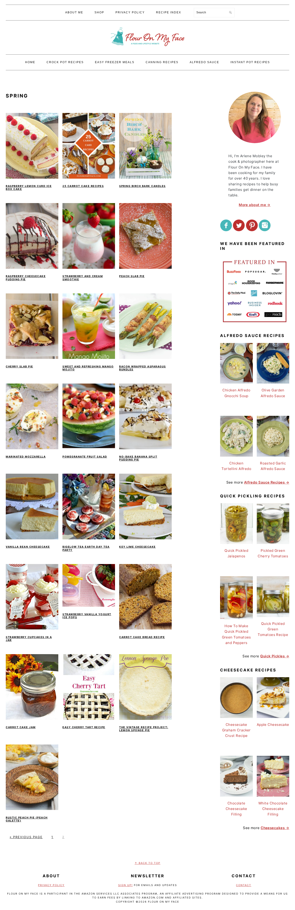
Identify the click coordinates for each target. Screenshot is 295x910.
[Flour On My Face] (147, 50)
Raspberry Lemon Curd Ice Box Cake (29, 187)
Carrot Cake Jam (21, 727)
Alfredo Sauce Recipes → (266, 482)
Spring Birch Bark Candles (142, 186)
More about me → (255, 205)
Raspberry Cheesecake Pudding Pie (26, 278)
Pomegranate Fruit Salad (84, 456)
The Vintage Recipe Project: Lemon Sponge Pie (143, 729)
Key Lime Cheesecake (137, 546)
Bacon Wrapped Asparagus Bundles (142, 368)
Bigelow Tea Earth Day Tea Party (86, 548)
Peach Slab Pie (132, 276)
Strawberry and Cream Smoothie (82, 278)
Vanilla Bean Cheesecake (28, 546)
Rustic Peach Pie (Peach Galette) (27, 819)
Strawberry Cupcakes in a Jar (29, 638)
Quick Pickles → (274, 656)
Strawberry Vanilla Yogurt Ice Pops (86, 616)
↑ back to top (147, 863)
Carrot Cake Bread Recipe (142, 637)
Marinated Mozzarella (26, 456)
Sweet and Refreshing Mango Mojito (88, 368)
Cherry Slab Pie (19, 366)
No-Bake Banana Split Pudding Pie (138, 458)
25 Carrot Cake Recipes (83, 186)
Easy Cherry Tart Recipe (83, 727)
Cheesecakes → (275, 828)
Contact (243, 885)
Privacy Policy (51, 885)
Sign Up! (125, 885)
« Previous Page (26, 837)
